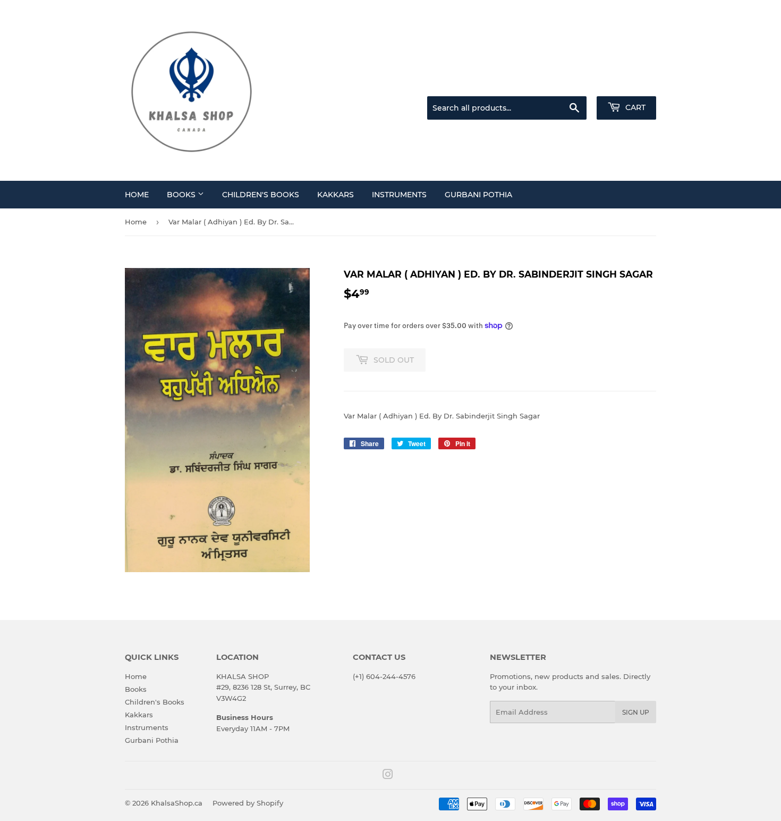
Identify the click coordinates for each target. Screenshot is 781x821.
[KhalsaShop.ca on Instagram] (388, 776)
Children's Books (260, 194)
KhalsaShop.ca (176, 803)
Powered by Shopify (248, 803)
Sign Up (635, 712)
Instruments (399, 194)
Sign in (572, 83)
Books (182, 194)
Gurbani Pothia (478, 194)
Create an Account (627, 83)
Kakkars (335, 194)
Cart (634, 107)
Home (137, 194)
